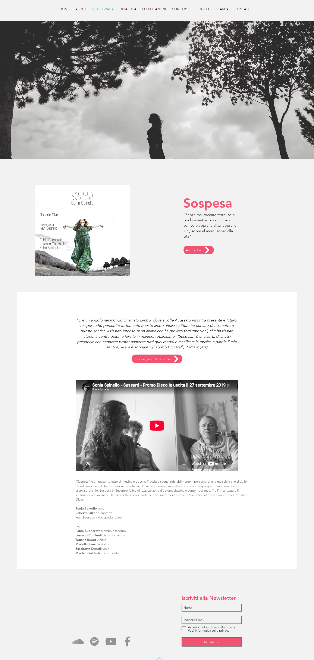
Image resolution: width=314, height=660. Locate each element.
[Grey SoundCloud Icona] (78, 641)
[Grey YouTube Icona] (110, 641)
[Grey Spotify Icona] (94, 641)
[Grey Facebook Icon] (127, 641)
